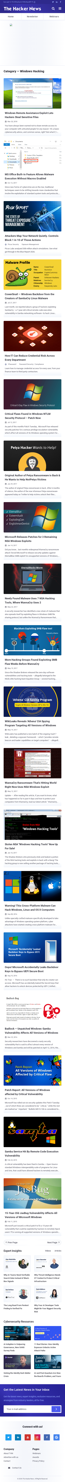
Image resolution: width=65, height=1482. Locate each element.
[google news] (56, 1437)
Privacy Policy (38, 1461)
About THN (8, 1453)
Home (11, 16)
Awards (35, 1457)
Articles (58, 1251)
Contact (7, 1461)
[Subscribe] (56, 1409)
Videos (48, 1251)
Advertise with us (11, 1457)
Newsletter (32, 16)
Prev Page (12, 1242)
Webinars (54, 16)
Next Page (53, 1242)
